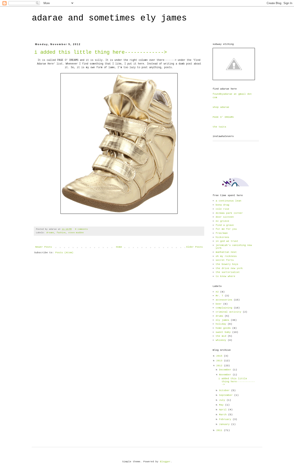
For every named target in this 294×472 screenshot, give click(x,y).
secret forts (225, 260)
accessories (224, 300)
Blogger (165, 461)
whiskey (221, 340)
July (223, 400)
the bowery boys (227, 264)
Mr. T (219, 295)
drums (219, 316)
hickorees (222, 237)
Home (119, 247)
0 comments (81, 229)
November (226, 374)
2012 (220, 365)
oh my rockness (226, 256)
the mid (221, 336)
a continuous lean (228, 201)
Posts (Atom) (64, 252)
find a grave (225, 225)
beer (219, 304)
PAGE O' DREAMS (223, 117)
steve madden (76, 232)
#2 (217, 292)
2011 (220, 430)
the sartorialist (228, 272)
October (225, 390)
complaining (224, 308)
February (226, 419)
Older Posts (194, 247)
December (226, 369)
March (223, 414)
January (225, 424)
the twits (219, 127)
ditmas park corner (229, 213)
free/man (222, 233)
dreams (50, 232)
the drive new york (229, 268)
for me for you (226, 229)
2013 (220, 360)
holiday (221, 324)
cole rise (222, 209)
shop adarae (221, 107)
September (226, 395)
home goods (223, 328)
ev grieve (222, 221)
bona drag (222, 205)
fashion (61, 232)
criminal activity (228, 312)
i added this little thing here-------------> (100, 52)
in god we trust (227, 241)
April (223, 409)
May (222, 405)
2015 (220, 356)
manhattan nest (226, 252)
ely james (222, 320)
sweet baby (223, 332)
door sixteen (225, 217)
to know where (225, 276)
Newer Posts (43, 247)
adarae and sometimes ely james (109, 18)
